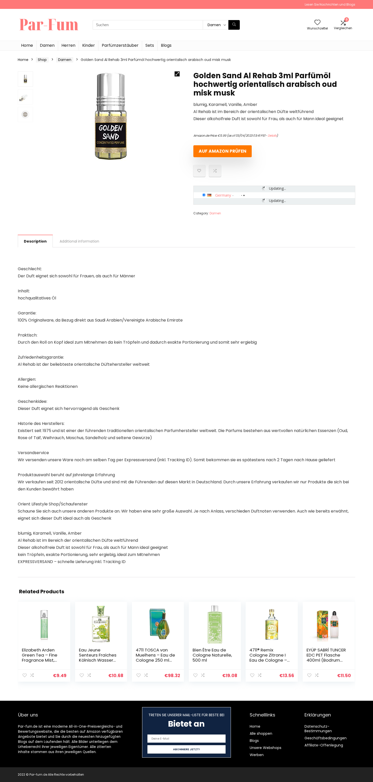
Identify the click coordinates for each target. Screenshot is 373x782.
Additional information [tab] (79, 241)
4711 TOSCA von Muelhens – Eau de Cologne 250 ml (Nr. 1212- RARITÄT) (155, 657)
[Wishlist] (317, 23)
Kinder (88, 45)
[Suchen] (234, 25)
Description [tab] (35, 241)
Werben (257, 754)
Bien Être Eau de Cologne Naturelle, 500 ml (212, 655)
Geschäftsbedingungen (325, 738)
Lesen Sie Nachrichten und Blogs (330, 4)
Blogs (166, 45)
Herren (68, 45)
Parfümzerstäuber (120, 45)
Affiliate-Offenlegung (323, 745)
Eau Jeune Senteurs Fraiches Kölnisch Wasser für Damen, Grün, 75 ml (97, 660)
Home (27, 45)
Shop (42, 59)
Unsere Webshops (265, 747)
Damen (47, 45)
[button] (177, 73)
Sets (149, 45)
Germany (223, 195)
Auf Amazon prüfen (222, 151)
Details (272, 135)
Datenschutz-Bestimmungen (318, 728)
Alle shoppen (261, 733)
